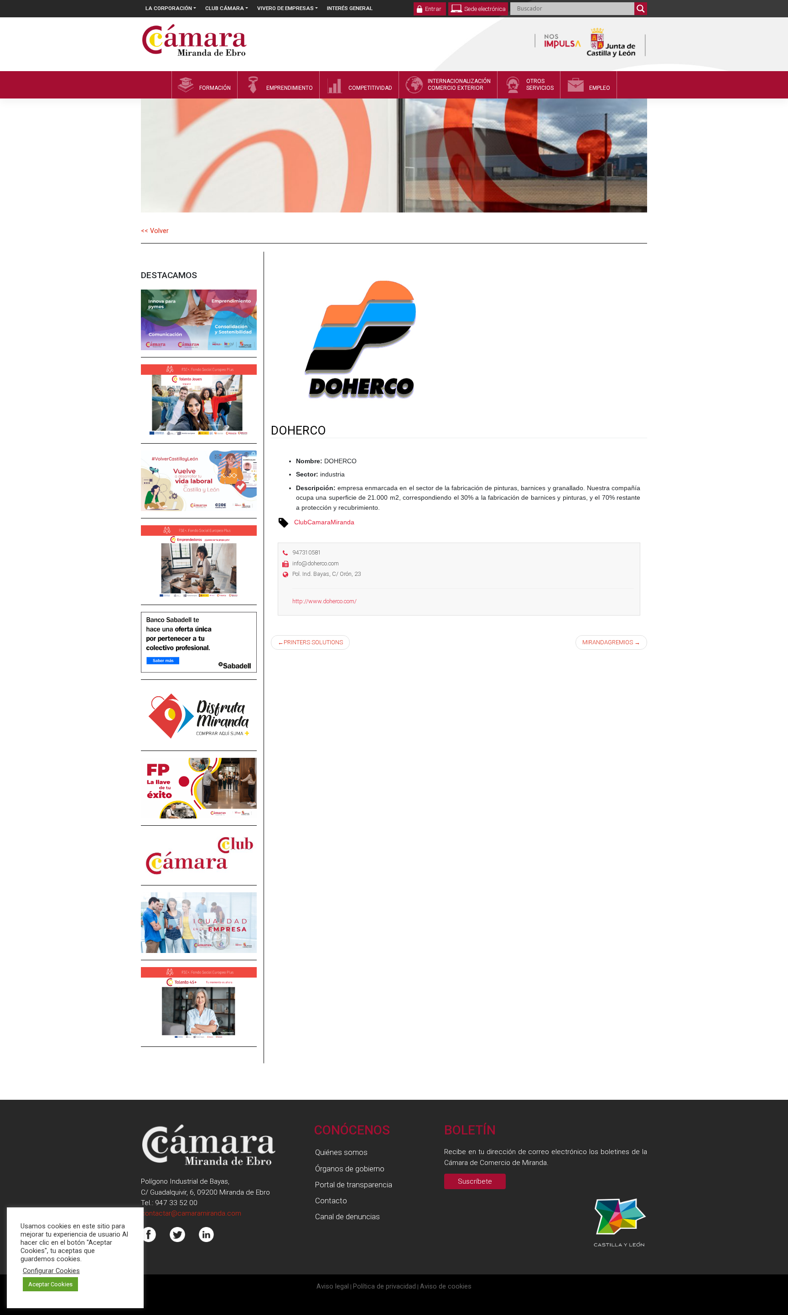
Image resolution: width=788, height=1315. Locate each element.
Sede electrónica (485, 8)
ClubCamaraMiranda (324, 522)
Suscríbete (475, 1181)
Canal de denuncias (347, 1216)
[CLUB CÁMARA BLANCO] (199, 861)
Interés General (350, 8)
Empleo (599, 88)
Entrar (433, 8)
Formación (215, 88)
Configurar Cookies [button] (51, 1271)
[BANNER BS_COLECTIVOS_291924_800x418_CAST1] (199, 648)
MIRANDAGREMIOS (607, 642)
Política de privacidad (384, 1286)
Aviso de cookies (446, 1286)
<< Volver (155, 230)
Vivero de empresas (285, 8)
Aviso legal (332, 1286)
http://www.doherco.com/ (324, 601)
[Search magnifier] (640, 8)
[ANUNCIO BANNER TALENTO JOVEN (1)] (199, 406)
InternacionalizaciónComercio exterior (459, 84)
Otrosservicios (540, 84)
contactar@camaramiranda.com (191, 1213)
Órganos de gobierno (349, 1168)
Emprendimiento (289, 88)
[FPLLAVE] (199, 794)
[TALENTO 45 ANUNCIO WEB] (199, 1010)
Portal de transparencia (353, 1184)
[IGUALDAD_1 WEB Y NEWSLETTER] (199, 929)
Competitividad (370, 88)
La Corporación (168, 8)
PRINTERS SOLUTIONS (313, 642)
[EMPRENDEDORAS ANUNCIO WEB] (199, 568)
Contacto (331, 1200)
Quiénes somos (341, 1152)
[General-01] (199, 326)
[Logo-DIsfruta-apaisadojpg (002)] (199, 721)
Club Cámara (224, 8)
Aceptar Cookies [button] (50, 1284)
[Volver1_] (199, 487)
